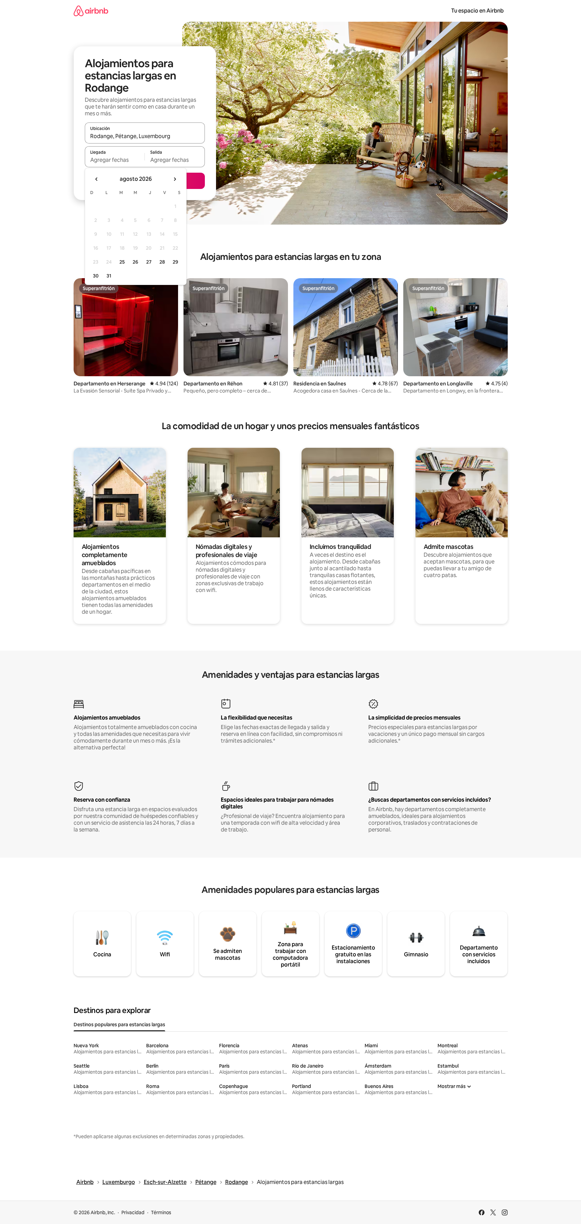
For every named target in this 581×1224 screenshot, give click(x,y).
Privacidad (132, 1212)
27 (149, 262)
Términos (161, 1212)
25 (122, 262)
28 (162, 262)
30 (96, 276)
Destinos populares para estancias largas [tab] (119, 1024)
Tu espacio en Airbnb (477, 10)
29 (175, 262)
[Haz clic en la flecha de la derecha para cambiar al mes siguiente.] (175, 179)
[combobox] (144, 136)
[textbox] (114, 160)
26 (135, 262)
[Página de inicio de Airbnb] (91, 10)
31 (108, 276)
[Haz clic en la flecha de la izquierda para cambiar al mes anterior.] (97, 179)
